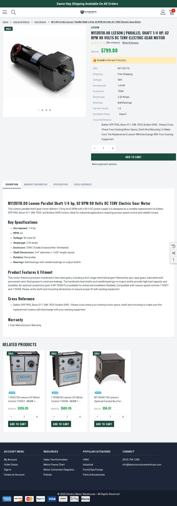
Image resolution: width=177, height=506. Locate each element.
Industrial (88, 464)
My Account (10, 459)
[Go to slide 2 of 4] (42, 110)
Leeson (95, 27)
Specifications (60, 184)
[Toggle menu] (5, 11)
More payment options (104, 164)
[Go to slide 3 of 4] (46, 110)
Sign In (7, 469)
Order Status (11, 464)
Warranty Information (35, 184)
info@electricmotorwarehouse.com (142, 464)
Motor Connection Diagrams (59, 469)
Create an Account (14, 474)
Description (12, 184)
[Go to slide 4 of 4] (50, 110)
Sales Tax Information (56, 459)
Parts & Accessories (94, 474)
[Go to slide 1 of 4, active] (39, 110)
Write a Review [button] (130, 42)
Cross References (83, 184)
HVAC (86, 459)
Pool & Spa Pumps (93, 469)
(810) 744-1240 (131, 459)
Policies (48, 474)
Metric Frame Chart (54, 464)
